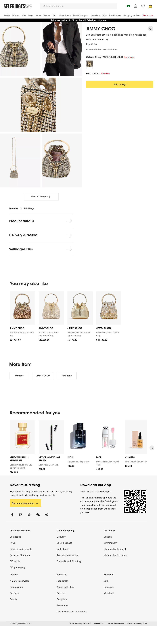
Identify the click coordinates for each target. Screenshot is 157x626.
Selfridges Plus (21, 249)
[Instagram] (20, 516)
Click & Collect (64, 542)
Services (14, 593)
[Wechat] (38, 516)
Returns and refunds (21, 549)
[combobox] (81, 6)
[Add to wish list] (150, 28)
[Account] (135, 6)
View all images (39, 196)
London (108, 536)
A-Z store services (19, 580)
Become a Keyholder (23, 503)
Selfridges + (63, 549)
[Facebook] (12, 516)
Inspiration (62, 580)
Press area (62, 605)
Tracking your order (67, 555)
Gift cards (15, 561)
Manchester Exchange (115, 555)
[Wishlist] (143, 6)
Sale (106, 580)
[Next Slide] (151, 447)
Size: (92, 73)
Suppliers (62, 599)
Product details (21, 221)
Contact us (15, 536)
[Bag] (150, 6)
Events (13, 599)
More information (95, 39)
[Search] (43, 6)
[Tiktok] (29, 516)
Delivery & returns (23, 235)
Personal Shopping (20, 555)
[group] (65, 317)
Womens (13, 208)
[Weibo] (46, 516)
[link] (22, 334)
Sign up (102, 20)
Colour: (104, 56)
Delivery (61, 536)
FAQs (12, 542)
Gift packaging (17, 567)
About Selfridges (66, 587)
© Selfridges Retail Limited (20, 623)
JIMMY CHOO (100, 29)
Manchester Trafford (115, 549)
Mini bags (29, 208)
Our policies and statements (72, 611)
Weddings (109, 593)
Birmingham (110, 542)
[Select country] (128, 6)
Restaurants (16, 587)
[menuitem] (7, 15)
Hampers (109, 587)
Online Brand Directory (69, 561)
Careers (61, 593)
